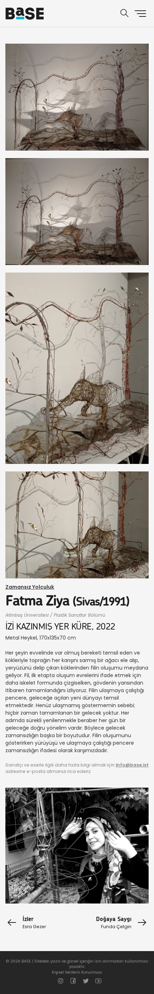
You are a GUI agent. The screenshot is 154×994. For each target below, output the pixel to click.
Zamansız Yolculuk (29, 587)
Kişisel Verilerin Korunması (77, 972)
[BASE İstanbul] (24, 14)
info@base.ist (132, 765)
